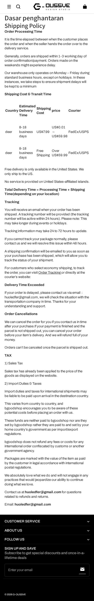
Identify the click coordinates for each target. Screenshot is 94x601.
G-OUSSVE (19, 594)
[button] (9, 6)
